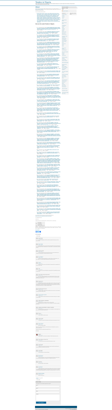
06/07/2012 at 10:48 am (40, 356)
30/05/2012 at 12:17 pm (40, 374)
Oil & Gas (63, 72)
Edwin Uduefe (40, 244)
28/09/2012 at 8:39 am (40, 319)
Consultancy (63, 29)
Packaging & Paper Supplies (41, 19)
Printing (55, 19)
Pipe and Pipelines (47, 19)
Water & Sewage (63, 93)
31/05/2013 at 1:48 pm (40, 251)
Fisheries (58, 15)
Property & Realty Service (64, 79)
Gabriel (39, 262)
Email (37, 388)
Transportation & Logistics (50, 21)
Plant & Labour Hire (51, 19)
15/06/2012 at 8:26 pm (40, 362)
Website (37, 391)
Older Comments (38, 379)
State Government (56, 20)
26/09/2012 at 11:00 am (40, 324)
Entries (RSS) (43, 409)
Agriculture (43, 13)
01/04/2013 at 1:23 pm (40, 263)
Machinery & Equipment (64, 60)
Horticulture (38, 17)
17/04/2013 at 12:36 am (40, 257)
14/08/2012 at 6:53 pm (40, 340)
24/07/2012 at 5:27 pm (40, 351)
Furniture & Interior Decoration (42, 16)
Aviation (48, 13)
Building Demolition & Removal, (53, 13)
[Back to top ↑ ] (75, 409)
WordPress (73, 409)
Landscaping (54, 17)
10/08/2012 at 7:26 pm (40, 345)
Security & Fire (45, 20)
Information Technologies (50, 17)
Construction (63, 28)
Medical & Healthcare (64, 66)
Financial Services (54, 15)
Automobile (46, 13)
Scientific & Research (41, 20)
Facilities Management (42, 15)
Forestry (38, 16)
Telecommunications (39, 21)
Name (37, 385)
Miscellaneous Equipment (42, 18)
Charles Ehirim (40, 323)
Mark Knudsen (40, 355)
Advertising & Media (39, 13)
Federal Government (47, 15)
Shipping (49, 20)
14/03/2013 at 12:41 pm (40, 275)
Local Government (58, 17)
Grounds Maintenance (48, 16)
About (37, 7)
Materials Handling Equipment (65, 62)
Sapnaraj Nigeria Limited (42, 294)
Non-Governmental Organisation (49, 18)
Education (63, 30)
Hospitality (41, 17)
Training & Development (44, 21)
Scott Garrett (40, 366)
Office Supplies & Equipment (56, 18)
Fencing (51, 15)
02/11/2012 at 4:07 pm (40, 308)
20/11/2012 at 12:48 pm (40, 301)
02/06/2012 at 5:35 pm (40, 367)
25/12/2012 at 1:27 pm (40, 295)
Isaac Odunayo (40, 256)
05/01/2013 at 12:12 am (40, 289)
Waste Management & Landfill (56, 21)
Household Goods (45, 17)
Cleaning (63, 27)
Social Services (52, 20)
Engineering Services (64, 34)
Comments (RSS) (46, 409)
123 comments (60, 8)
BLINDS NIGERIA (41, 373)
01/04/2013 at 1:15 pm (40, 269)
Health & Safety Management (55, 16)
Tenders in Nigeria (43, 2)
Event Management (64, 39)
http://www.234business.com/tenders (39, 9)
